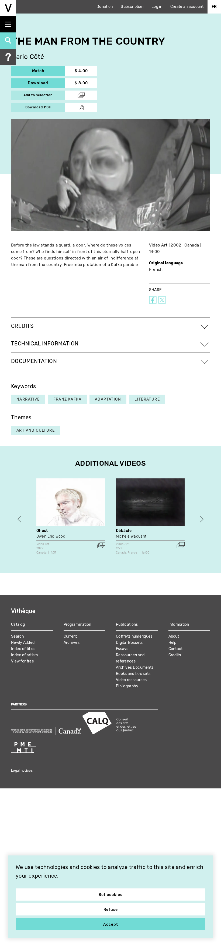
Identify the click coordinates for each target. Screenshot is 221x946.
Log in (156, 6)
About (173, 636)
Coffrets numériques (134, 636)
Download (46, 83)
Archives (72, 642)
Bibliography (127, 686)
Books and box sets (133, 673)
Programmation (77, 624)
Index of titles (23, 649)
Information (178, 624)
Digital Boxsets (129, 642)
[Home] (8, 8)
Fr (214, 6)
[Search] (8, 40)
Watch (48, 71)
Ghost (42, 530)
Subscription (132, 6)
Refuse (110, 909)
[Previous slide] (19, 519)
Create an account (186, 6)
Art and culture (35, 430)
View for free (22, 661)
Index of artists (24, 655)
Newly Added (22, 642)
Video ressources (131, 680)
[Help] (8, 57)
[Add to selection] (101, 545)
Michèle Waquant (131, 536)
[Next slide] (201, 519)
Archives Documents (134, 667)
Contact (175, 649)
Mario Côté (27, 57)
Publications (127, 624)
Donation (104, 6)
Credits (174, 655)
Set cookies (110, 894)
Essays (122, 649)
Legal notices (22, 770)
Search (17, 636)
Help (172, 642)
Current (70, 636)
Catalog (18, 624)
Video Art (158, 245)
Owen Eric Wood (50, 536)
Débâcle (124, 530)
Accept (110, 924)
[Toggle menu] (8, 24)
